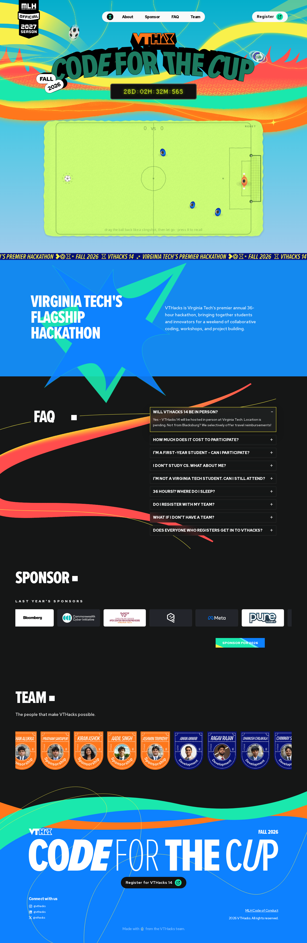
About (127, 16)
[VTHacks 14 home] (110, 16)
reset (250, 126)
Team (195, 16)
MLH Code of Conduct (261, 910)
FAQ (175, 16)
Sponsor (152, 16)
